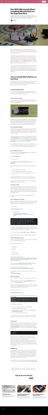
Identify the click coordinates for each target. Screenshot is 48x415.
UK (12, 50)
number (17, 55)
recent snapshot (31, 128)
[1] (19, 52)
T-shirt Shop (29, 409)
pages (14, 190)
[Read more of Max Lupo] (11, 20)
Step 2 (19, 316)
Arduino (25, 55)
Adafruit (23, 61)
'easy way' (18, 82)
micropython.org (32, 368)
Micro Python (31, 50)
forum (35, 178)
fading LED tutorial (18, 343)
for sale (16, 68)
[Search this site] (37, 1)
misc (11, 7)
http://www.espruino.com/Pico (30, 342)
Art (8, 1)
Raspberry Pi (30, 55)
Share (36, 20)
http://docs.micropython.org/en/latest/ (16, 340)
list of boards (24, 65)
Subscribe (43, 1)
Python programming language (21, 58)
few (35, 188)
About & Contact (15, 1)
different (11, 190)
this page (34, 124)
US (11, 50)
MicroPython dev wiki (13, 187)
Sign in (40, 1)
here (26, 143)
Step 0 (25, 195)
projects (20, 55)
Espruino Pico (29, 66)
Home (6, 1)
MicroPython (28, 351)
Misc (11, 1)
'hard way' (18, 83)
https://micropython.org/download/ (19, 128)
